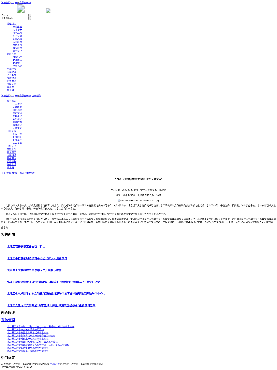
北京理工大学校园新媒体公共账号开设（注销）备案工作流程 (38, 344)
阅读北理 (11, 72)
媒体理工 (11, 87)
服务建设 (17, 48)
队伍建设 (17, 42)
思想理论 (11, 81)
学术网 (10, 90)
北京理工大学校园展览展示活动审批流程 (27, 332)
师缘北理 (17, 57)
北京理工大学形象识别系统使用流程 (25, 329)
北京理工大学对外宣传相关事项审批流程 (27, 338)
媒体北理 (11, 164)
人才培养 (17, 29)
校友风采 (17, 66)
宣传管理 (8, 320)
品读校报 (11, 69)
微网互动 (11, 84)
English (14, 2)
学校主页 (5, 2)
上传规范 (36, 95)
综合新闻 (11, 23)
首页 (3, 173)
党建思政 (17, 39)
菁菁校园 (17, 45)
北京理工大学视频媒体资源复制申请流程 (27, 351)
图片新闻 (11, 75)
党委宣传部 (25, 2)
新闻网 (10, 173)
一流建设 (17, 26)
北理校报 (11, 146)
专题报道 (11, 78)
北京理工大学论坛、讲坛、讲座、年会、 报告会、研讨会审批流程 (40, 326)
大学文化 (17, 51)
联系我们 (54, 364)
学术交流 (17, 35)
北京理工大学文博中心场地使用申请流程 (27, 347)
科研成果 (17, 32)
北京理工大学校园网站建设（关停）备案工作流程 (32, 341)
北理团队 (17, 60)
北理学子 (17, 63)
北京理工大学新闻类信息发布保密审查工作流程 (31, 335)
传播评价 (11, 161)
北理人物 (11, 54)
